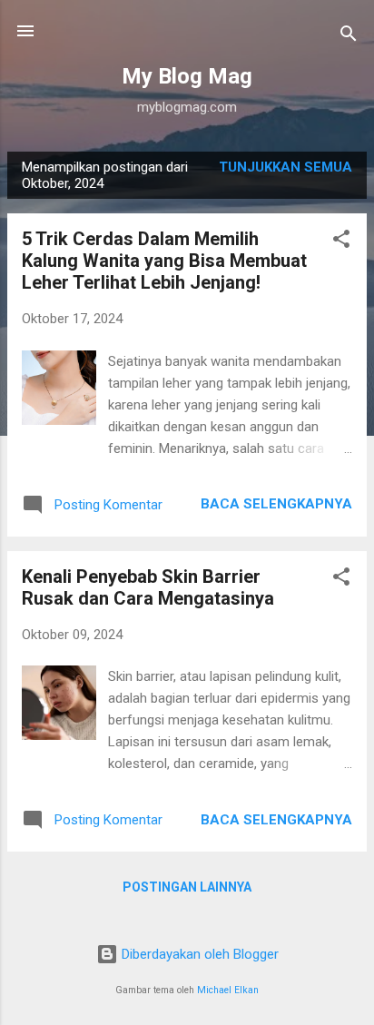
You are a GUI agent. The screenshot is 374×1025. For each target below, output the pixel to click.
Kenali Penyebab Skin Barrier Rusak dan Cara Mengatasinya (148, 587)
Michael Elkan (228, 990)
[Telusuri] (348, 36)
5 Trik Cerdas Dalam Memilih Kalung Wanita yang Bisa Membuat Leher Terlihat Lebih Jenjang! (164, 260)
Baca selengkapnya (276, 504)
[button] (341, 242)
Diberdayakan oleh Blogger (198, 954)
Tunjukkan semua (285, 167)
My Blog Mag (187, 76)
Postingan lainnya (187, 887)
